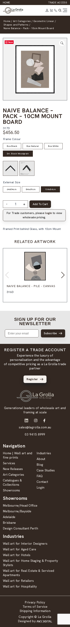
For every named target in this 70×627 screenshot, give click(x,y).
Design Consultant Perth (20, 528)
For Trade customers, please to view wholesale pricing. (34, 215)
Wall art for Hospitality (20, 586)
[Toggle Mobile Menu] (65, 10)
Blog (40, 464)
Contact (42, 482)
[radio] (12, 146)
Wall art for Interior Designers (25, 543)
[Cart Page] (51, 10)
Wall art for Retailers (18, 581)
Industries (44, 453)
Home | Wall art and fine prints (17, 455)
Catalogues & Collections (12, 482)
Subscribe (50, 333)
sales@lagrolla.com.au (35, 427)
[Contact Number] (55, 10)
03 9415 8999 (35, 434)
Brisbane (9, 523)
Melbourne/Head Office (20, 505)
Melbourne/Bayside (17, 511)
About (41, 459)
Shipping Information (35, 611)
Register (32, 379)
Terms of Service (35, 606)
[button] (62, 275)
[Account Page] (47, 10)
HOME (6, 2)
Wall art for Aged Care (19, 549)
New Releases (13, 469)
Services (9, 463)
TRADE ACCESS (57, 2)
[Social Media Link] (26, 420)
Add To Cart (40, 204)
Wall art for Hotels (17, 555)
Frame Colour (12, 139)
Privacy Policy (35, 602)
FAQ (40, 476)
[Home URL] (35, 396)
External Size (11, 182)
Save (10, 42)
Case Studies (46, 470)
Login (41, 487)
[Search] (60, 10)
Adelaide (9, 517)
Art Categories (13, 474)
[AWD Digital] (44, 621)
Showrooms (11, 490)
